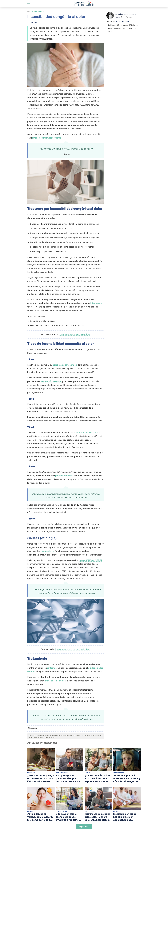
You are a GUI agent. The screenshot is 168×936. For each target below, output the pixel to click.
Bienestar (31, 811)
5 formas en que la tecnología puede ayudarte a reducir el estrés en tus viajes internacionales (67, 817)
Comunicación (62, 773)
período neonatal (64, 475)
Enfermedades (38, 11)
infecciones (96, 303)
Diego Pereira (126, 17)
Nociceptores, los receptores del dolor (72, 649)
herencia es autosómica (65, 365)
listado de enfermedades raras (46, 138)
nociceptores (47, 551)
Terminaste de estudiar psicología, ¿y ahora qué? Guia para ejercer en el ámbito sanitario (97, 817)
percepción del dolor (51, 381)
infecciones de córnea (55, 681)
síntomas (52, 668)
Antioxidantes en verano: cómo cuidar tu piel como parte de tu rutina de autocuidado (40, 817)
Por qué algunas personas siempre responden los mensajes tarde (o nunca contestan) (69, 778)
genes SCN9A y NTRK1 (90, 560)
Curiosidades (118, 773)
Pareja (87, 773)
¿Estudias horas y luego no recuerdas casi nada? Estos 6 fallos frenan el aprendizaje (41, 778)
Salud (29, 11)
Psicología (31, 773)
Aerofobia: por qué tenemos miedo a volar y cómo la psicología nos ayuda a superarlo (127, 778)
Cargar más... (84, 826)
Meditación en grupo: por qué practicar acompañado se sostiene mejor (125, 817)
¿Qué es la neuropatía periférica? (75, 334)
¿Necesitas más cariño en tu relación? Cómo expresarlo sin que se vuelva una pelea (97, 778)
